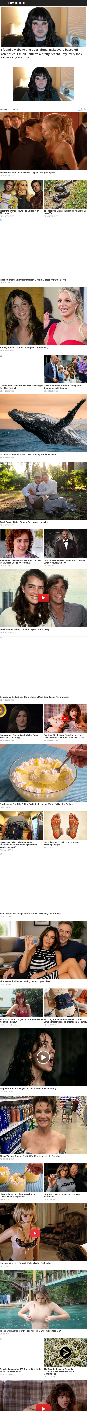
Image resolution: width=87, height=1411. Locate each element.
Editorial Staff (7, 58)
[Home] (15, 3)
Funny (14, 58)
